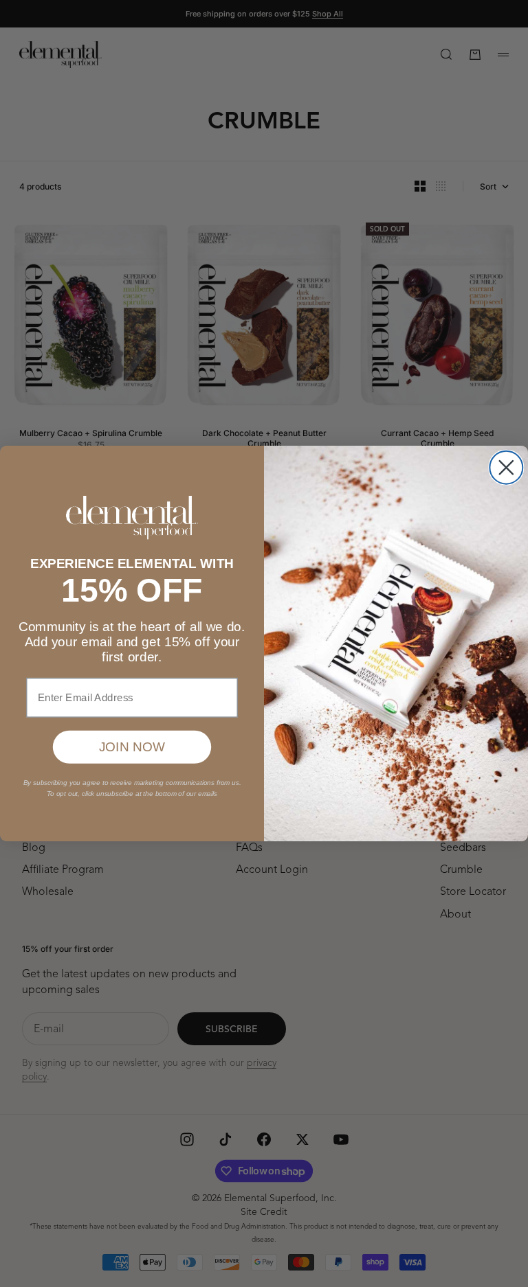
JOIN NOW (132, 747)
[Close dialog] (506, 467)
